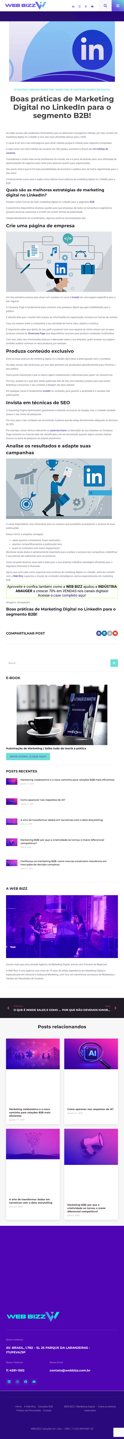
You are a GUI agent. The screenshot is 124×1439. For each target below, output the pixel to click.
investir (75, 297)
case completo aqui (69, 595)
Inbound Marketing (41, 89)
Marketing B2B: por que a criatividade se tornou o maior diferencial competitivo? (86, 1208)
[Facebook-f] (85, 6)
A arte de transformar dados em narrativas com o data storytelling (61, 820)
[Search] (114, 663)
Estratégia (21, 89)
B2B (92, 202)
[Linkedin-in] (73, 6)
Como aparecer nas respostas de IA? (42, 799)
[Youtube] (92, 6)
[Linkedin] (9, 1382)
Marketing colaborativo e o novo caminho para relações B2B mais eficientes (67, 779)
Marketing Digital (98, 89)
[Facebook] (26, 1382)
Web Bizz (18, 576)
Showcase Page (36, 333)
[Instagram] (79, 6)
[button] (99, 633)
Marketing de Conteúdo (70, 89)
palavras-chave (58, 430)
